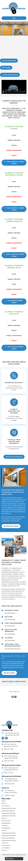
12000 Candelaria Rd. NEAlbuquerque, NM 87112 (11, 769)
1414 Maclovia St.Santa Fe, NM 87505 (11, 792)
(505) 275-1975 (8, 773)
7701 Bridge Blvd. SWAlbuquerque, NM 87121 (11, 780)
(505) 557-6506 (10, 795)
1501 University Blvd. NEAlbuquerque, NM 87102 (11, 757)
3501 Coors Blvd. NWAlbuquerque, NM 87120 (11, 745)
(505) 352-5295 (9, 784)
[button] (10, 75)
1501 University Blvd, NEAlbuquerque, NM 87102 (12, 734)
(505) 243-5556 (9, 761)
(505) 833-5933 (8, 749)
